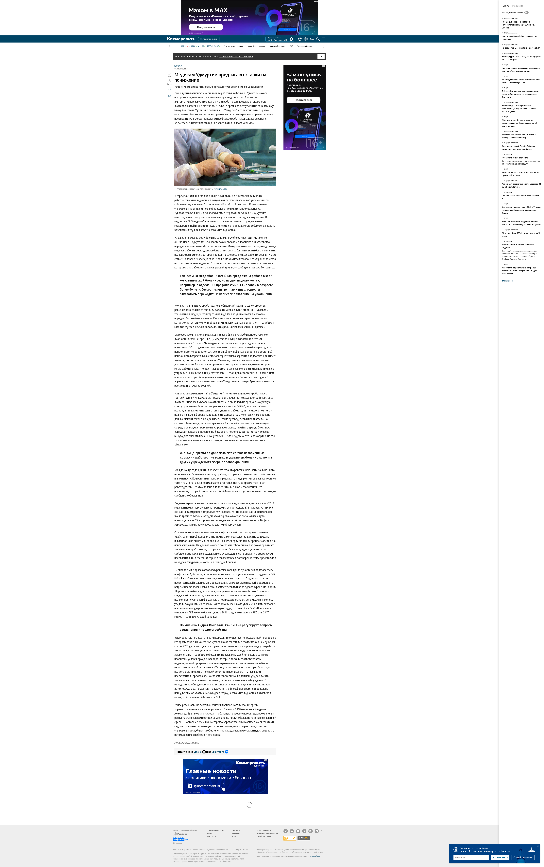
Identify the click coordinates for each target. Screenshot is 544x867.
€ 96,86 (192, 46)
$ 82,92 (184, 46)
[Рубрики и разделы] (324, 39)
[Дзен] (298, 831)
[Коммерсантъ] (181, 39)
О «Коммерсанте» (215, 830)
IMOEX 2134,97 (213, 46)
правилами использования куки (236, 56)
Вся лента (507, 280)
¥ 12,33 (201, 46)
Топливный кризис (305, 46)
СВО (291, 46)
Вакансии (236, 833)
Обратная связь (264, 830)
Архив (209, 833)
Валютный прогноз (277, 46)
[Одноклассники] (304, 831)
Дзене (198, 751)
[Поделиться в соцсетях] (169, 96)
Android (235, 836)
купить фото (221, 188)
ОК (321, 56)
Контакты (211, 836)
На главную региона (208, 39)
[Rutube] (310, 831)
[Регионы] (300, 39)
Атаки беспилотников (256, 46)
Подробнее (315, 856)
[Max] (317, 831)
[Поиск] (318, 39)
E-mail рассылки (264, 836)
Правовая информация (267, 833)
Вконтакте (218, 751)
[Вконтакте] (292, 831)
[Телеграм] (285, 831)
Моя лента (517, 5)
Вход (312, 39)
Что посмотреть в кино (233, 46)
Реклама (236, 830)
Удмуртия (178, 65)
